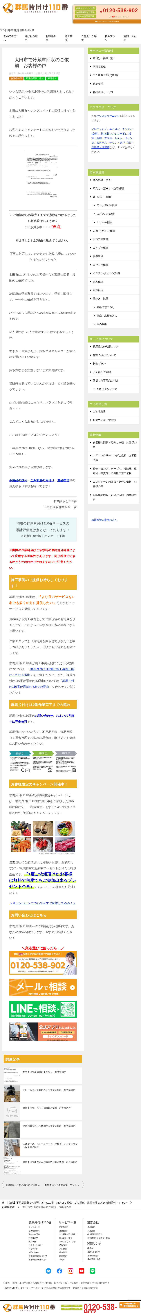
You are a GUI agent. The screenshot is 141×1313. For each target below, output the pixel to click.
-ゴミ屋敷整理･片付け (68, 1234)
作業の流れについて (104, 355)
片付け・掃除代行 (103, 58)
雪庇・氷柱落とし (107, 315)
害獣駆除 (98, 256)
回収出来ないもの (107, 388)
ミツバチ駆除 (104, 222)
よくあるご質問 (102, 372)
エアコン (114, 128)
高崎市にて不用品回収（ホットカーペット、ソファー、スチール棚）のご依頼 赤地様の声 (64, 1185)
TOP (66, 1202)
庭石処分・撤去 (102, 179)
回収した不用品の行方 (106, 380)
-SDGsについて (93, 1252)
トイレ (118, 138)
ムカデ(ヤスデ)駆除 (104, 230)
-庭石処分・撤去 (65, 1238)
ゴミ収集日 (99, 411)
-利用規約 (91, 1231)
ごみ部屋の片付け (42, 480)
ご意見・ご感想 (89, 38)
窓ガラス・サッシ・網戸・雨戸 (115, 142)
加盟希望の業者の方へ (104, 519)
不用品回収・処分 (35, 78)
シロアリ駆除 (100, 239)
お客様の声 (51, 38)
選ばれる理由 (31, 38)
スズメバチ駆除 (106, 213)
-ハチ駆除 (63, 1249)
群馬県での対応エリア (106, 346)
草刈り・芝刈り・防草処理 (108, 188)
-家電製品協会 (93, 1256)
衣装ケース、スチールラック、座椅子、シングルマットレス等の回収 (50, 1145)
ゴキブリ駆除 (100, 247)
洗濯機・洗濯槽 (100, 147)
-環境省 (90, 1248)
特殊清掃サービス (103, 92)
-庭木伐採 (63, 1252)
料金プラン (110, 38)
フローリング (99, 128)
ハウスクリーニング (108, 115)
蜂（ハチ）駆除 (102, 196)
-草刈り (62, 1260)
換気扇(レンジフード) (113, 133)
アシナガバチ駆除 (107, 205)
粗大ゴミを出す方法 (104, 420)
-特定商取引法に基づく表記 (98, 1238)
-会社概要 (91, 1227)
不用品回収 (99, 66)
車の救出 (102, 324)
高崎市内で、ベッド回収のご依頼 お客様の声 (47, 1108)
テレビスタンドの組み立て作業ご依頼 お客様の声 (49, 1090)
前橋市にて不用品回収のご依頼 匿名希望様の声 (24, 1185)
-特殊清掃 (63, 1245)
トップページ (34, 1227)
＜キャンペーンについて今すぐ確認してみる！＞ (43, 903)
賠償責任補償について (38, 1256)
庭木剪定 (98, 290)
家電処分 (52, 78)
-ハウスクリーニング (67, 1242)
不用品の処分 (18, 480)
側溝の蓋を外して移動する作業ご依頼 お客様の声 (49, 1126)
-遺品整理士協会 (93, 1259)
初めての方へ (10, 38)
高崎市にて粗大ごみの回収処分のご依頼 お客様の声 (50, 1162)
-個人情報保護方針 (94, 1234)
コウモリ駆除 (100, 264)
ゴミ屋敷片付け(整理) (105, 75)
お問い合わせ (130, 38)
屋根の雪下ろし (106, 307)
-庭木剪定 (63, 1256)
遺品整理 (98, 83)
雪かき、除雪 (100, 298)
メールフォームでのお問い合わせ (108, 21)
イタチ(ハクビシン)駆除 (106, 273)
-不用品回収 (63, 1227)
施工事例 (68, 38)
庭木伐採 (98, 281)
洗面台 (108, 138)
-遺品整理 (63, 1231)
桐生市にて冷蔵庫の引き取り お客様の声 (44, 1072)
